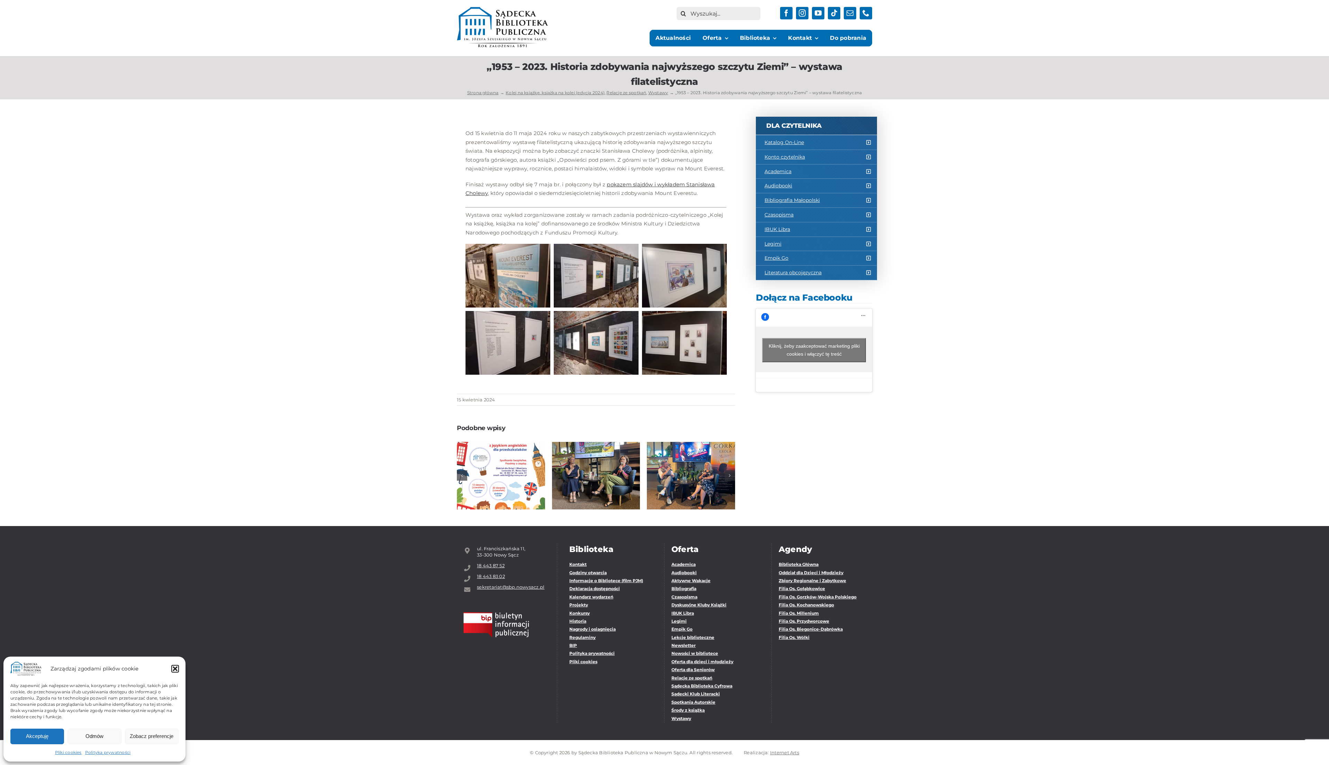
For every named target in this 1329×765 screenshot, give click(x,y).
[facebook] (786, 13)
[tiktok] (834, 13)
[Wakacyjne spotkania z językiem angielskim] (501, 475)
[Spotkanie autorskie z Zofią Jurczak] (596, 475)
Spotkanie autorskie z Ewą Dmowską (691, 461)
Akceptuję (37, 736)
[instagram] (802, 13)
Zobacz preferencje (151, 736)
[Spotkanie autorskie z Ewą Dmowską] (691, 475)
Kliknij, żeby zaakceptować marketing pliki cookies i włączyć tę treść (814, 350)
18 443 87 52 (491, 565)
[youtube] (818, 13)
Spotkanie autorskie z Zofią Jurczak (596, 461)
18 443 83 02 (491, 576)
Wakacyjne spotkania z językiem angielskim (501, 456)
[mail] (850, 13)
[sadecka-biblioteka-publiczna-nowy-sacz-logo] (502, 9)
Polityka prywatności (108, 752)
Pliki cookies (68, 752)
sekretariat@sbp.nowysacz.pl (510, 587)
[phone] (866, 13)
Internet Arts (784, 752)
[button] (175, 668)
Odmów (94, 736)
